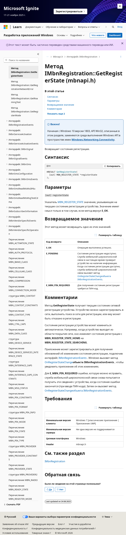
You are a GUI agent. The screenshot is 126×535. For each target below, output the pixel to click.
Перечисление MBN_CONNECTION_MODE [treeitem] (22, 288)
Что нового (98, 35)
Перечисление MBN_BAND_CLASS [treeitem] (18, 260)
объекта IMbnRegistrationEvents (92, 390)
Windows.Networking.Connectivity (93, 139)
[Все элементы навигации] (47, 56)
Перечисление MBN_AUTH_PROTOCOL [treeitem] (21, 250)
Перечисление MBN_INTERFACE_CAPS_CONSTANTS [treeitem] (23, 375)
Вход (119, 26)
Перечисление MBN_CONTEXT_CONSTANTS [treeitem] (23, 303)
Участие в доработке (80, 524)
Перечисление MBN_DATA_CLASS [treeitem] (18, 331)
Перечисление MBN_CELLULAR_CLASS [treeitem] (20, 269)
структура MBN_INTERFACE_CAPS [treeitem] (20, 363)
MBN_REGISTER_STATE (70, 202)
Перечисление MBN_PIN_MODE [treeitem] (17, 420)
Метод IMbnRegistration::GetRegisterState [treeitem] (24, 72)
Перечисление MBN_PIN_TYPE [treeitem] (16, 438)
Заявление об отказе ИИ (15, 524)
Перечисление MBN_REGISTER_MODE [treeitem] (20, 497)
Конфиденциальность (14, 528)
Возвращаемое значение (60, 104)
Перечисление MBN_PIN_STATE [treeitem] (17, 429)
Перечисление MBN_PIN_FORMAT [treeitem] (18, 405)
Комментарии (54, 108)
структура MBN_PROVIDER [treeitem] (22, 446)
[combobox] (21, 60)
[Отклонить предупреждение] (119, 6)
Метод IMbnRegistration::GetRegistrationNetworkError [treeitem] (24, 85)
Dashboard (115, 35)
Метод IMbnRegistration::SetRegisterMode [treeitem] (24, 111)
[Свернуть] (38, 54)
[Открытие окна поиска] (113, 27)
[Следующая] (106, 27)
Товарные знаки (40, 532)
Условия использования (15, 532)
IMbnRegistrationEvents (73, 358)
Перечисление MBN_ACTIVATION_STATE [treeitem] (21, 241)
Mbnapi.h (58, 56)
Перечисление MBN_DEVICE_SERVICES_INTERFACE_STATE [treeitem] (23, 352)
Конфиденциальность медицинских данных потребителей (63, 528)
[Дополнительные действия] (121, 56)
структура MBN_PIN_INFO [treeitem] (22, 412)
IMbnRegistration (55, 461)
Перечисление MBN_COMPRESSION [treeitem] (19, 279)
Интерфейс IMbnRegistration (82, 56)
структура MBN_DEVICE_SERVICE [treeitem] (20, 341)
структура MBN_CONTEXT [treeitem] (22, 295)
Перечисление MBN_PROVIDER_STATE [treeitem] (20, 467)
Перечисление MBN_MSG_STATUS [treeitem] (18, 386)
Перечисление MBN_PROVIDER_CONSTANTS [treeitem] (23, 455)
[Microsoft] (6, 27)
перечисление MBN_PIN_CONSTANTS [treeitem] (20, 395)
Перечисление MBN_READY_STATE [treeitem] (18, 487)
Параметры (53, 100)
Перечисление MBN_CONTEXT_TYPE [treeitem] (19, 312)
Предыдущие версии (43, 524)
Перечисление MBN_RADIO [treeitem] (23, 480)
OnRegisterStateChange (89, 276)
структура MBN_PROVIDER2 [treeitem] (23, 474)
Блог (60, 524)
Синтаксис (52, 96)
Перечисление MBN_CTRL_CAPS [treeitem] (17, 322)
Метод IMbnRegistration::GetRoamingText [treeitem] (24, 98)
